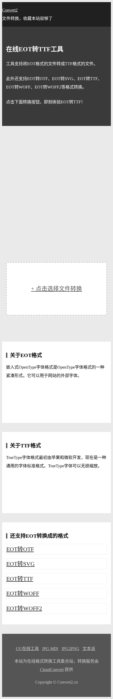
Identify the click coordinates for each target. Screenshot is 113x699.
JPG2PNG (70, 648)
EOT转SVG (20, 564)
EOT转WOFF (22, 593)
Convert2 (10, 10)
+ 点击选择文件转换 (56, 288)
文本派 (89, 648)
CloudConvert (52, 669)
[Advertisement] (56, 185)
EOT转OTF (20, 549)
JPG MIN (50, 648)
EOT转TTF (19, 578)
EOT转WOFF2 (24, 608)
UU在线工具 (27, 648)
